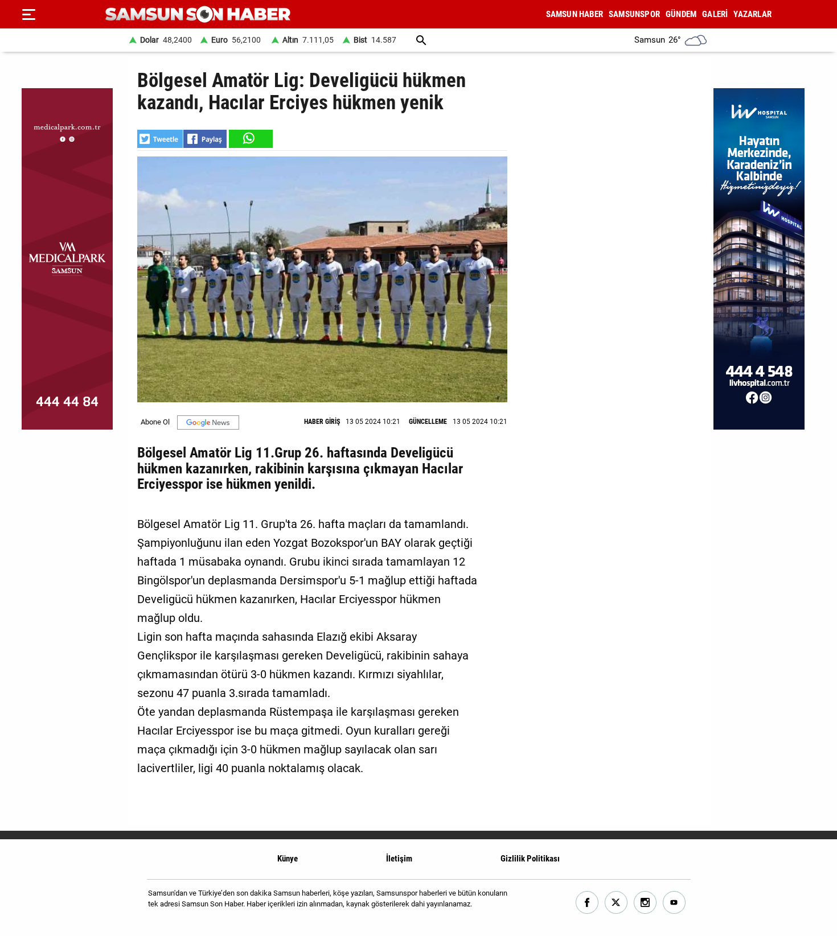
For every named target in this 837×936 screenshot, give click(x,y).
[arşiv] (421, 40)
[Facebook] (587, 902)
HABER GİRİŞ (322, 422)
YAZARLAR (752, 14)
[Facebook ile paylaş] (205, 139)
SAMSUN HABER (574, 14)
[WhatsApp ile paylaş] (250, 139)
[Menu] (28, 14)
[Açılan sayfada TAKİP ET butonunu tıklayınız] (208, 422)
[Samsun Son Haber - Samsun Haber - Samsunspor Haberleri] (197, 14)
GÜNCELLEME (428, 422)
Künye (287, 858)
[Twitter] (616, 902)
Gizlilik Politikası (530, 858)
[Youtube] (674, 902)
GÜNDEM (681, 14)
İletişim (399, 858)
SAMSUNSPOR (634, 14)
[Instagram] (645, 902)
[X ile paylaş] (160, 139)
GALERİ (715, 14)
